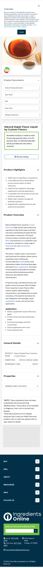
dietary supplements (20, 267)
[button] (21, 80)
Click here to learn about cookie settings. (20, 26)
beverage (13, 246)
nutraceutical (25, 246)
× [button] (38, 5)
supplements (10, 301)
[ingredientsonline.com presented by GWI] (22, 517)
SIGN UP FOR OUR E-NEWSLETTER (20, 527)
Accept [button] (21, 32)
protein (21, 262)
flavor (7, 241)
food (7, 246)
